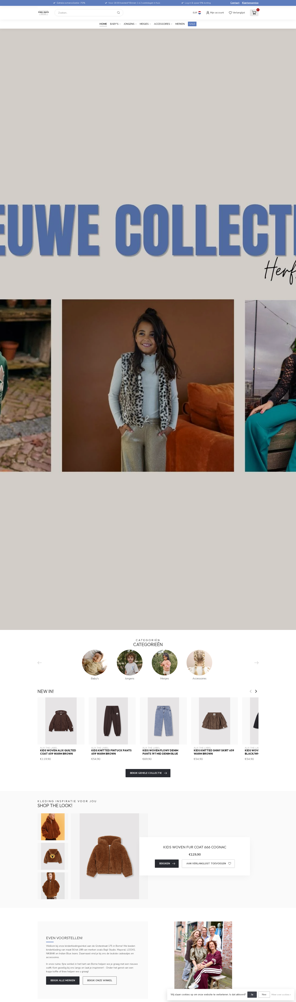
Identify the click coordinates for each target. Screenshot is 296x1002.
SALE (192, 24)
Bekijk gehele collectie (146, 773)
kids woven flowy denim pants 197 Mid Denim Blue (160, 752)
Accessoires (162, 24)
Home (103, 24)
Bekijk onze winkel (99, 980)
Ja (252, 994)
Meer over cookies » (281, 994)
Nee (264, 994)
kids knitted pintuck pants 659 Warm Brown (111, 752)
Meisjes (144, 24)
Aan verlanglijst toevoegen (206, 863)
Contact (234, 2)
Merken (180, 24)
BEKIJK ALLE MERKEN (63, 980)
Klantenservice (250, 2)
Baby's (114, 24)
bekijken (164, 863)
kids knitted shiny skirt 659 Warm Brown (214, 752)
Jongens (129, 24)
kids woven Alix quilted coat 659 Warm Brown (58, 752)
